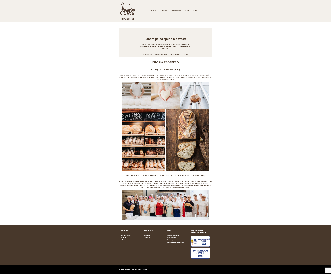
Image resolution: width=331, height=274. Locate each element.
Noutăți (186, 10)
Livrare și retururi (172, 240)
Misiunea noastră (126, 235)
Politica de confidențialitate (175, 242)
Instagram (147, 235)
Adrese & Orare (176, 10)
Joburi (123, 240)
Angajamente (147, 54)
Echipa (186, 54)
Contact (195, 10)
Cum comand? (171, 237)
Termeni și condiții (173, 235)
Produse (164, 10)
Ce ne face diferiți (161, 54)
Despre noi (153, 10)
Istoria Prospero (175, 54)
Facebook (147, 237)
